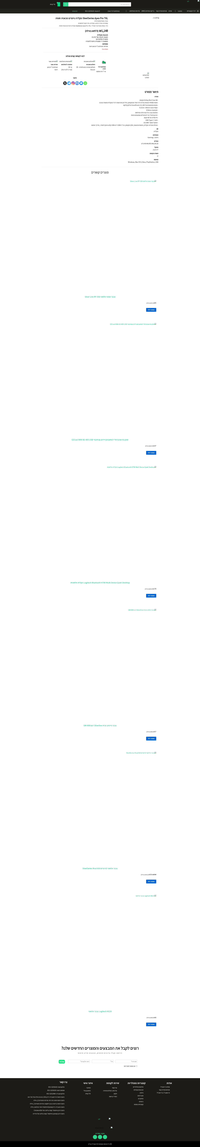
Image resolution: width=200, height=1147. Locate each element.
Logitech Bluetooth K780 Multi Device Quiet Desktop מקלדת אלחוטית (100, 582)
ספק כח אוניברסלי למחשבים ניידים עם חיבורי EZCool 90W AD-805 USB (100, 439)
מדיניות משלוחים (135, 11)
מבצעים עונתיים (138, 1090)
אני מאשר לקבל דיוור (129, 1066)
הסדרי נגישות (113, 1096)
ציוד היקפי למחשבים (83, 23)
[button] (62, 1062)
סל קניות (88, 1094)
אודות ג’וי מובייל (165, 1087)
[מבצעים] (79, 11)
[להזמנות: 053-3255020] (102, 11)
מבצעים (74, 11)
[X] (65, 83)
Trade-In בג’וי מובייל (163, 1093)
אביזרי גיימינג (98, 23)
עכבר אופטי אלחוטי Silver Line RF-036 (100, 296)
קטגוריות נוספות (138, 1104)
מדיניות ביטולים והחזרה (110, 1091)
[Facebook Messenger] (81, 83)
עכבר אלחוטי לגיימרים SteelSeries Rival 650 (100, 868)
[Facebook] (77, 83)
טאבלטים (140, 1096)
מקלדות (92, 23)
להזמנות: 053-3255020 (92, 11)
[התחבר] (183, 11)
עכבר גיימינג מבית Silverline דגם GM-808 (100, 725)
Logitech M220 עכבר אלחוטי (100, 1011)
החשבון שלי (87, 1091)
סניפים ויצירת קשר (161, 11)
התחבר (180, 11)
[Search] (65, 4)
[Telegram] (69, 83)
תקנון (115, 1094)
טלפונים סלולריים (138, 1087)
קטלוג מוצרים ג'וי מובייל (98, 26)
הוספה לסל (151, 310)
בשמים (141, 1101)
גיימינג (141, 1093)
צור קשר (114, 1088)
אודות (170, 11)
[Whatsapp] (85, 83)
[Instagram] (73, 83)
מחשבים (140, 1099)
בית (107, 26)
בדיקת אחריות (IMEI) (147, 11)
